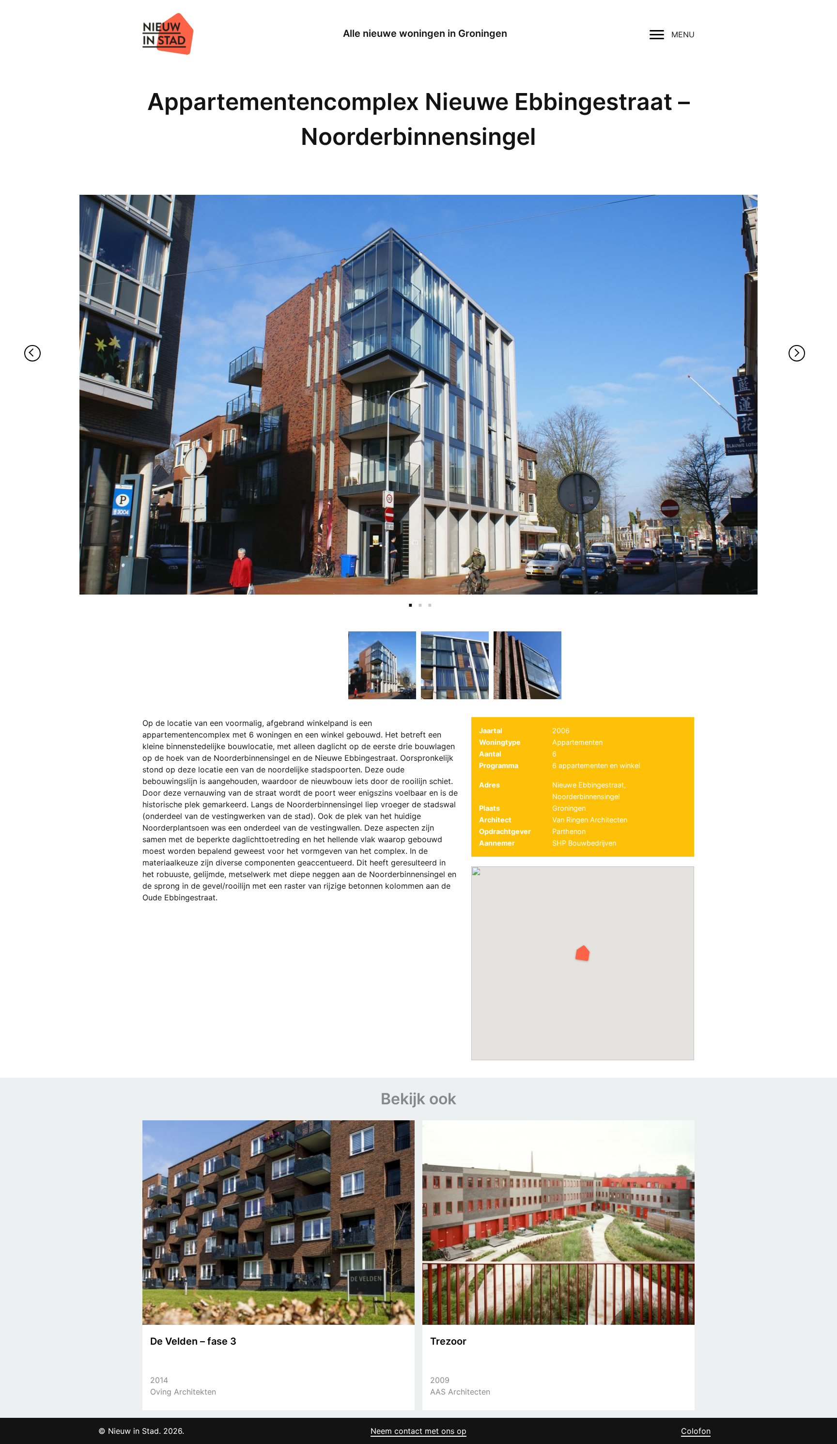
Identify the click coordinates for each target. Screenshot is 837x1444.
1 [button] (409, 599)
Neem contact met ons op (418, 1431)
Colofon (696, 1431)
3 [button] (428, 599)
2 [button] (418, 599)
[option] (418, 395)
